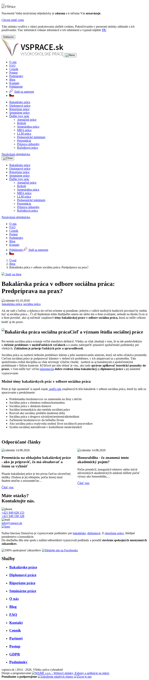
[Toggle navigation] (70, 55)
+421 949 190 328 (13, 516)
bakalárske (79, 533)
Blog (12, 263)
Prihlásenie (16, 86)
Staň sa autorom (24, 91)
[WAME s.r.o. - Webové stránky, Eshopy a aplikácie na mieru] (70, 673)
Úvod (12, 260)
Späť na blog (13, 274)
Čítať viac (8, 487)
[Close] (3, 4)
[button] (19, 116)
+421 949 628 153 (13, 512)
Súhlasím (8, 37)
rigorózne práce (114, 533)
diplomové (93, 533)
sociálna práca (32, 304)
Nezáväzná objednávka (16, 154)
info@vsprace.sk (12, 523)
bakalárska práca (12, 304)
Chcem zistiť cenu (13, 20)
